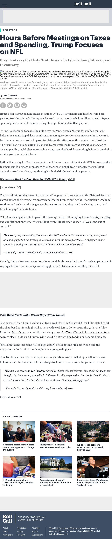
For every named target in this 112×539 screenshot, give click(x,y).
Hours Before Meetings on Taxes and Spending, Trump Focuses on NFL (55, 44)
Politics (10, 30)
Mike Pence (19, 332)
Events (5, 531)
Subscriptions (37, 535)
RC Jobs (35, 531)
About (5, 528)
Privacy (20, 531)
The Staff (21, 535)
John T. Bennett (10, 96)
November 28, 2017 (62, 252)
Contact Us (21, 528)
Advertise (36, 528)
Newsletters (8, 535)
